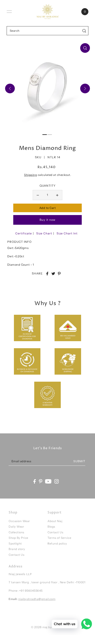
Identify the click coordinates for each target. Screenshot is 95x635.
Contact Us (16, 554)
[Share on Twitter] (53, 273)
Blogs (51, 526)
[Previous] (10, 88)
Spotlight (15, 543)
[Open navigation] (9, 11)
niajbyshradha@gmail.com (37, 599)
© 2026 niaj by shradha (47, 627)
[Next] (85, 88)
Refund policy (57, 543)
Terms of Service (59, 537)
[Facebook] (34, 481)
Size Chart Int (67, 233)
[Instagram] (56, 481)
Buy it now (47, 219)
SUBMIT (79, 461)
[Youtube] (48, 481)
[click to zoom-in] (85, 48)
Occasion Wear (19, 521)
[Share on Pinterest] (59, 273)
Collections (16, 532)
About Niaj (55, 521)
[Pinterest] (40, 481)
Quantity (48, 185)
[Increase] (57, 195)
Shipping (30, 175)
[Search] (84, 30)
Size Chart (44, 233)
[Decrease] (38, 195)
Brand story (17, 549)
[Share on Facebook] (47, 273)
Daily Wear (16, 526)
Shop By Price (18, 537)
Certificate (23, 233)
